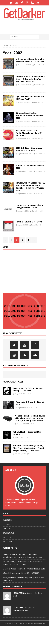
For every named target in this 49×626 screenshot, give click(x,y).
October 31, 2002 (24, 102)
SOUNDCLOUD (9, 533)
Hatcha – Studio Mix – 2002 (29, 221)
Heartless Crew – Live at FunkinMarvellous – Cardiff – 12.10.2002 (29, 133)
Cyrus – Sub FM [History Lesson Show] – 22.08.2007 (28, 389)
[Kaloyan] (7, 599)
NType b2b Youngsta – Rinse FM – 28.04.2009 (21, 573)
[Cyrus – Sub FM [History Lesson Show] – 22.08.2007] (7, 391)
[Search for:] (24, 37)
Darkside (37, 65)
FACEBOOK (7, 520)
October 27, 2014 (22, 424)
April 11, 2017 (19, 437)
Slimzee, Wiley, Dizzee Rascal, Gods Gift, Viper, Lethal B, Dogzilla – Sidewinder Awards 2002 (30, 186)
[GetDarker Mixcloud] (32, 2)
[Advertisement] (26, 26)
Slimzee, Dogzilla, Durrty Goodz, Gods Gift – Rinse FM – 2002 (30, 115)
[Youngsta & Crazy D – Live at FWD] (8, 405)
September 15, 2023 (25, 408)
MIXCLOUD (7, 537)
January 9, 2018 (20, 454)
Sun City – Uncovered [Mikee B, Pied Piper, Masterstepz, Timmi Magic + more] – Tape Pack (28, 448)
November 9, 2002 (24, 65)
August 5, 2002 (23, 225)
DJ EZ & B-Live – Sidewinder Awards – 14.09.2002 (29, 149)
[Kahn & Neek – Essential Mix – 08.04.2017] (7, 435)
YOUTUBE (6, 524)
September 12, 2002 (25, 193)
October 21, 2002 (24, 121)
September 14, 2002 (25, 154)
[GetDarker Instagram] (27, 2)
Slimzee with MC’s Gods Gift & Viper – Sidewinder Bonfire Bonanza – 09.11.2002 (30, 79)
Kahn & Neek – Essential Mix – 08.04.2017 (27, 433)
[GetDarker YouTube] (16, 2)
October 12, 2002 (24, 139)
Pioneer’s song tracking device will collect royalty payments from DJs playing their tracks (30, 418)
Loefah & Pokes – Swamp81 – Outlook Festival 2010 (24, 569)
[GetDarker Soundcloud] (37, 2)
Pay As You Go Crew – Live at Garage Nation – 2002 (30, 206)
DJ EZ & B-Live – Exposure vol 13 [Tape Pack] (30, 97)
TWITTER (6, 528)
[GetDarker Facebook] (21, 2)
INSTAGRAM (8, 541)
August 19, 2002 (23, 211)
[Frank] (7, 613)
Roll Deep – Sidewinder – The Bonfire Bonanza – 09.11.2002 (30, 60)
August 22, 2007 (20, 394)
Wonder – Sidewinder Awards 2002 (30, 166)
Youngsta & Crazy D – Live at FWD (30, 403)
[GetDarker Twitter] (11, 2)
